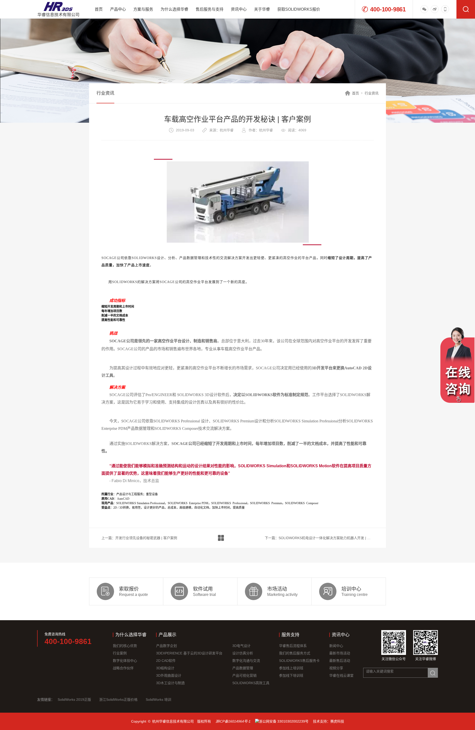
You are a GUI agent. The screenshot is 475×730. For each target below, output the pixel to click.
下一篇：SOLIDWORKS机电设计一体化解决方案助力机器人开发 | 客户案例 (319, 538)
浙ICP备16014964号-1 (233, 721)
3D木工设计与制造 (170, 683)
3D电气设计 (241, 646)
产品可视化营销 (244, 675)
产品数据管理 (242, 668)
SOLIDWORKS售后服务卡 (299, 661)
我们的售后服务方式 (294, 653)
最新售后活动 (339, 661)
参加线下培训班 (291, 675)
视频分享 (336, 668)
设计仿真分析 (242, 653)
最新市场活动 (339, 653)
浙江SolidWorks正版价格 (118, 699)
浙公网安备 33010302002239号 (284, 721)
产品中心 (118, 9)
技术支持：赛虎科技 (328, 721)
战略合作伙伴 (123, 668)
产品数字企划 (166, 646)
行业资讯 (372, 93)
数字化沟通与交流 (246, 661)
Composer (301, 503)
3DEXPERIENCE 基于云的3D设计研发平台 (189, 653)
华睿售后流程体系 (293, 646)
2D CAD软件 (166, 661)
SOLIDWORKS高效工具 (250, 683)
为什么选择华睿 (174, 9)
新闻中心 (336, 646)
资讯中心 (239, 9)
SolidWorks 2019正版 (74, 699)
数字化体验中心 (125, 661)
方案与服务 (143, 9)
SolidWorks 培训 (158, 699)
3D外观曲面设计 (168, 675)
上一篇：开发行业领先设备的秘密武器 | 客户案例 (139, 538)
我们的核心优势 (125, 646)
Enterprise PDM (188, 503)
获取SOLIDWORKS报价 (298, 9)
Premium (266, 503)
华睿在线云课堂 (341, 675)
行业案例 (120, 653)
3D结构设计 (165, 668)
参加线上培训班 (291, 668)
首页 (99, 9)
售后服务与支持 (209, 9)
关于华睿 (262, 9)
